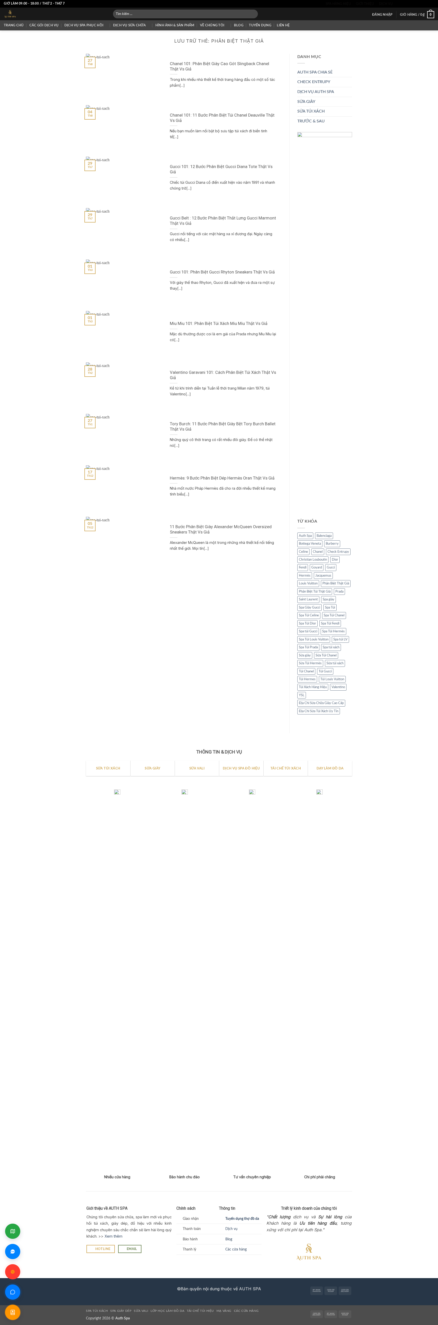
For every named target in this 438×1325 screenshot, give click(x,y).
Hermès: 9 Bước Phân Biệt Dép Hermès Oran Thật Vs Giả (222, 478)
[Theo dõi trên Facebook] (397, 4)
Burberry (332, 543)
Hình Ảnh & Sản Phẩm (174, 25)
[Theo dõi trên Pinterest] (426, 4)
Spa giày (328, 599)
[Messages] (12, 1292)
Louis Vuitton (308, 583)
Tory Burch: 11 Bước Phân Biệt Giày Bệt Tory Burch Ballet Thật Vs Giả (223, 426)
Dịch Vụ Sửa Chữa (129, 25)
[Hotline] (12, 1271)
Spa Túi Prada (308, 647)
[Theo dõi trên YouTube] (431, 4)
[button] (382, 15)
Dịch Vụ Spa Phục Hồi (83, 25)
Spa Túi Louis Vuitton (313, 639)
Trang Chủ (14, 25)
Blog (238, 25)
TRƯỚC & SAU (311, 121)
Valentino (338, 687)
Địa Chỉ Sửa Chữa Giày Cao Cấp (321, 703)
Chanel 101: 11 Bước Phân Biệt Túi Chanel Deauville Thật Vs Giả (222, 118)
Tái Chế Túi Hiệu (200, 1310)
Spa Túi (330, 607)
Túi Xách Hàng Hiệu (313, 687)
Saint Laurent (308, 599)
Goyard (316, 567)
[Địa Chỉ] (12, 1231)
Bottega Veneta (310, 543)
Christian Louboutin (313, 559)
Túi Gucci (325, 671)
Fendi (302, 567)
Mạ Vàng (223, 1310)
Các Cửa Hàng (246, 1310)
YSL (301, 695)
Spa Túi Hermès (333, 631)
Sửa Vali (141, 1310)
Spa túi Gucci (308, 631)
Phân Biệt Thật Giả (335, 583)
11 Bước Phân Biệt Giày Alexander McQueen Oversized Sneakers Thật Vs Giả (221, 529)
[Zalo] (12, 1251)
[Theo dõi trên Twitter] (412, 4)
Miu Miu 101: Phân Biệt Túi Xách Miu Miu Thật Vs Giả (218, 323)
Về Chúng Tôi (212, 25)
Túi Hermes (307, 679)
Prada (339, 591)
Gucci (331, 567)
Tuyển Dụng (260, 25)
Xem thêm (113, 1236)
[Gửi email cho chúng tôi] (417, 4)
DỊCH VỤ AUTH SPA (315, 92)
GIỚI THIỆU (365, 3)
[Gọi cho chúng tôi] (422, 4)
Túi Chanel (306, 671)
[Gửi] (253, 14)
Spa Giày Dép (120, 1310)
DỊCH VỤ (386, 3)
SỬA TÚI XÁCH (311, 111)
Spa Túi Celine (309, 615)
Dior (335, 559)
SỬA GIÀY (306, 102)
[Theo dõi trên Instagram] (402, 4)
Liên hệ (283, 25)
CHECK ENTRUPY (313, 82)
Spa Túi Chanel (334, 615)
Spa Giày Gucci (309, 607)
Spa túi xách (331, 647)
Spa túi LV (340, 639)
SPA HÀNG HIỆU (338, 3)
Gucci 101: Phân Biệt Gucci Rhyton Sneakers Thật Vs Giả (222, 272)
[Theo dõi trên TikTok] (407, 4)
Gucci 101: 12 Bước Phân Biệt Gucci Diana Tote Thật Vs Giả (221, 169)
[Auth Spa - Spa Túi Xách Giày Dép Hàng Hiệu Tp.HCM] (54, 14)
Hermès (305, 575)
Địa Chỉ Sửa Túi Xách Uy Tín (318, 711)
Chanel (318, 551)
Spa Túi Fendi (330, 623)
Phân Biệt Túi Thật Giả (315, 591)
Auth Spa (305, 535)
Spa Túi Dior (307, 623)
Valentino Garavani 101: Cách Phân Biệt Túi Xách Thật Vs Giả (223, 375)
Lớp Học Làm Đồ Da (167, 1310)
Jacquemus (323, 575)
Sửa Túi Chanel (326, 655)
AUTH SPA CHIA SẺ (315, 72)
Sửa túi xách (334, 663)
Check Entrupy (338, 551)
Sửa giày (305, 655)
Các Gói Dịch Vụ (44, 25)
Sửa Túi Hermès (310, 663)
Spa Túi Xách (97, 1310)
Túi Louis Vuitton (332, 679)
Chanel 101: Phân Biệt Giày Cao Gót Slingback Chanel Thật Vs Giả (219, 66)
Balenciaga (324, 535)
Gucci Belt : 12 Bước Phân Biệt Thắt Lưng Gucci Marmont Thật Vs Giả (223, 221)
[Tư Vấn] (12, 1312)
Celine (303, 551)
